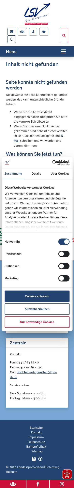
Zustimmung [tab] (13, 173)
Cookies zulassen (37, 296)
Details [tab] (36, 173)
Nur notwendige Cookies (37, 322)
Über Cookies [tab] (60, 173)
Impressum (36, 437)
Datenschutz (36, 441)
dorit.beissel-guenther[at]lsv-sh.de (33, 374)
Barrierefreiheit (36, 446)
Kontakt (36, 432)
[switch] (63, 254)
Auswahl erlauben (37, 309)
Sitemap (37, 451)
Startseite (36, 427)
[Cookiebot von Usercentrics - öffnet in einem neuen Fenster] (52, 162)
